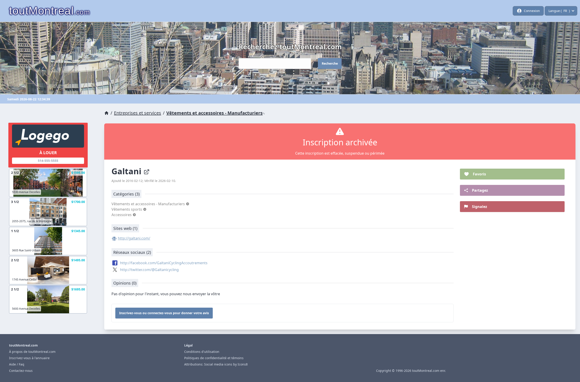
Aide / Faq (16, 364)
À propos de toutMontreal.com (32, 351)
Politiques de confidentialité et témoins (214, 358)
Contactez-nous (21, 370)
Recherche (330, 63)
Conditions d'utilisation (201, 351)
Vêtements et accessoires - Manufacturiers (214, 113)
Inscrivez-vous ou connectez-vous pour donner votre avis (164, 313)
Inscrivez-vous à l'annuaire (29, 358)
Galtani (127, 171)
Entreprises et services (137, 113)
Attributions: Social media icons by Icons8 (216, 364)
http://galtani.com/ (134, 238)
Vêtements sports (127, 209)
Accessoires (122, 214)
